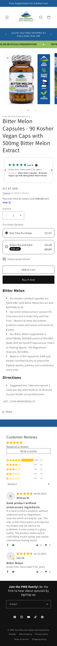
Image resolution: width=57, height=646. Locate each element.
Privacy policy (41, 634)
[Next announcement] (51, 34)
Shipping (6, 193)
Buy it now (28, 279)
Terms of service (21, 639)
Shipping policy (39, 639)
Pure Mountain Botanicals (26, 630)
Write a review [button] (28, 451)
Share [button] (9, 411)
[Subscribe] (47, 604)
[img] (25, 493)
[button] (7, 17)
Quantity (7, 208)
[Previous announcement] (6, 34)
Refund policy (25, 634)
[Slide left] (21, 110)
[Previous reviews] (5, 170)
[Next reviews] (52, 170)
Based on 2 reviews (17, 446)
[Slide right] (35, 110)
